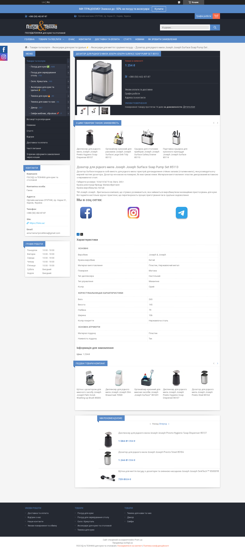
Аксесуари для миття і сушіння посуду (112, 47)
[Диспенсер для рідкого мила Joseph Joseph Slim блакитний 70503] (119, 378)
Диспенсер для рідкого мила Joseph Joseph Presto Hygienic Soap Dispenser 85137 (162, 432)
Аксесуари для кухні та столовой (95, 525)
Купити (158, 8)
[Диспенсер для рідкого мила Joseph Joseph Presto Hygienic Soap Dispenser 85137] (90, 137)
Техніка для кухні (86, 530)
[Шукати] (215, 27)
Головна (29, 39)
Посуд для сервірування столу (43, 74)
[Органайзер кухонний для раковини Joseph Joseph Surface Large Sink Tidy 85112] (119, 137)
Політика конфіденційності (156, 546)
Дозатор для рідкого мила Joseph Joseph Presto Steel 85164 (203, 392)
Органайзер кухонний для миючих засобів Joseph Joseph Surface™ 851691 (147, 392)
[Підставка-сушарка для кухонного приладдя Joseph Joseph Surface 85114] (176, 137)
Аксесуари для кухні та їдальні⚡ (70, 47)
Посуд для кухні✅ (40, 66)
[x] (81, 235)
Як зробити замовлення (162, 39)
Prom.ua (138, 540)
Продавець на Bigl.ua (122, 543)
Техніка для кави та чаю (43, 102)
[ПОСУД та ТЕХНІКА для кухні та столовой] (41, 26)
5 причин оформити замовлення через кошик (43, 155)
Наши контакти (35, 521)
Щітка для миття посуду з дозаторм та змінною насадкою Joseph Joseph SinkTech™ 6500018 (168, 471)
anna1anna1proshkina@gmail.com (43, 233)
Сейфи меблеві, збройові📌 (45, 113)
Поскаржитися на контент (129, 546)
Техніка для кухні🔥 (40, 96)
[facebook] (78, 235)
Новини (139, 39)
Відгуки (30, 136)
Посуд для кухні (86, 513)
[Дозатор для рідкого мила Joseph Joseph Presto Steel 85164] (205, 378)
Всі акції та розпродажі (38, 119)
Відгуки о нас (34, 517)
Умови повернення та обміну (42, 525)
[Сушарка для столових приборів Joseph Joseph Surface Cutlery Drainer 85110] (147, 137)
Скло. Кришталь (39, 81)
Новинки (31, 125)
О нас (71, 39)
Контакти (85, 39)
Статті (127, 39)
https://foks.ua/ (37, 223)
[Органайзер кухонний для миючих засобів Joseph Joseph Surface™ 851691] (147, 378)
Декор (34, 107)
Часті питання (34, 148)
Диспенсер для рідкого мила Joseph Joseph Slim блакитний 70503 (118, 392)
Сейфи (130, 521)
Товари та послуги (49, 39)
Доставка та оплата (107, 39)
